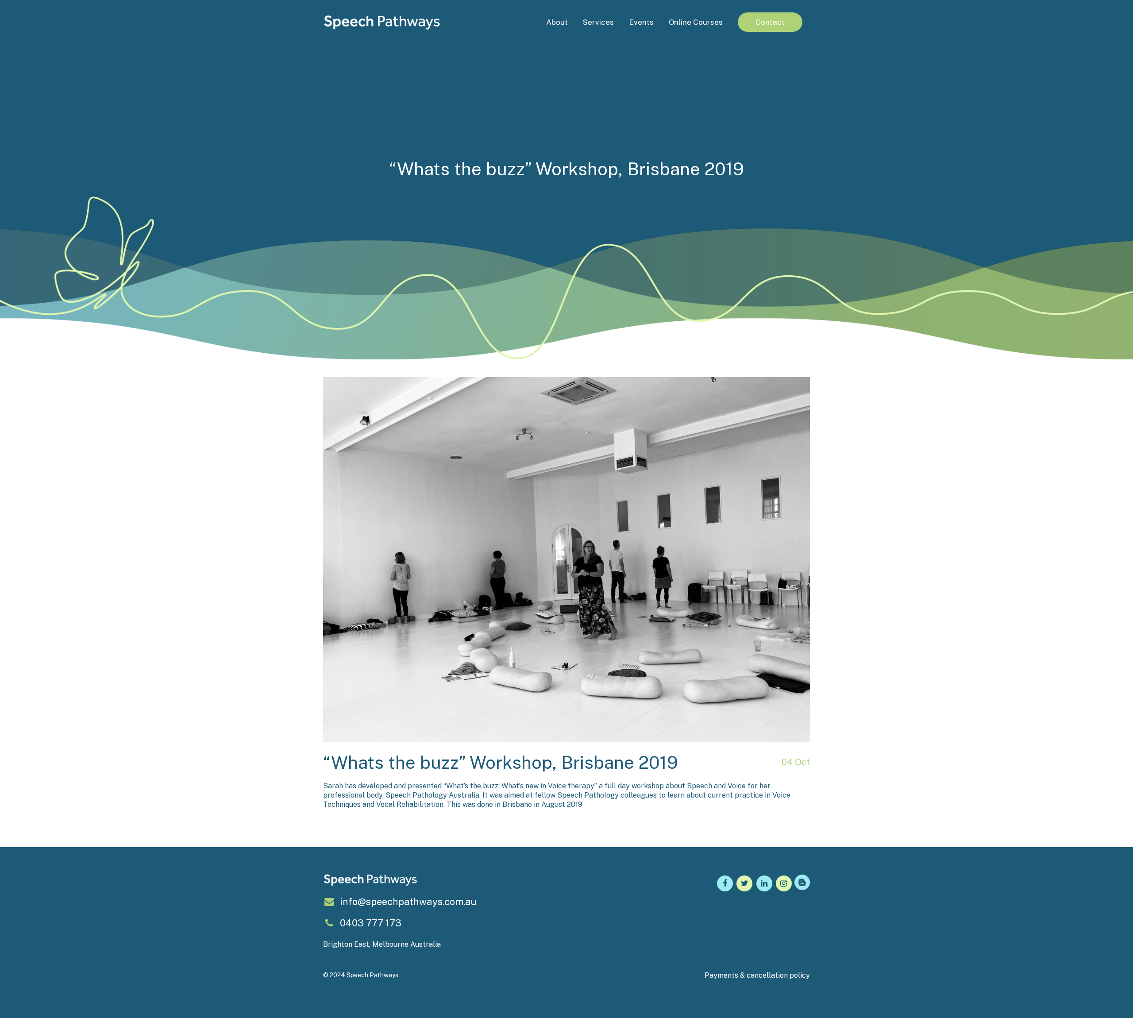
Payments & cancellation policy (757, 975)
